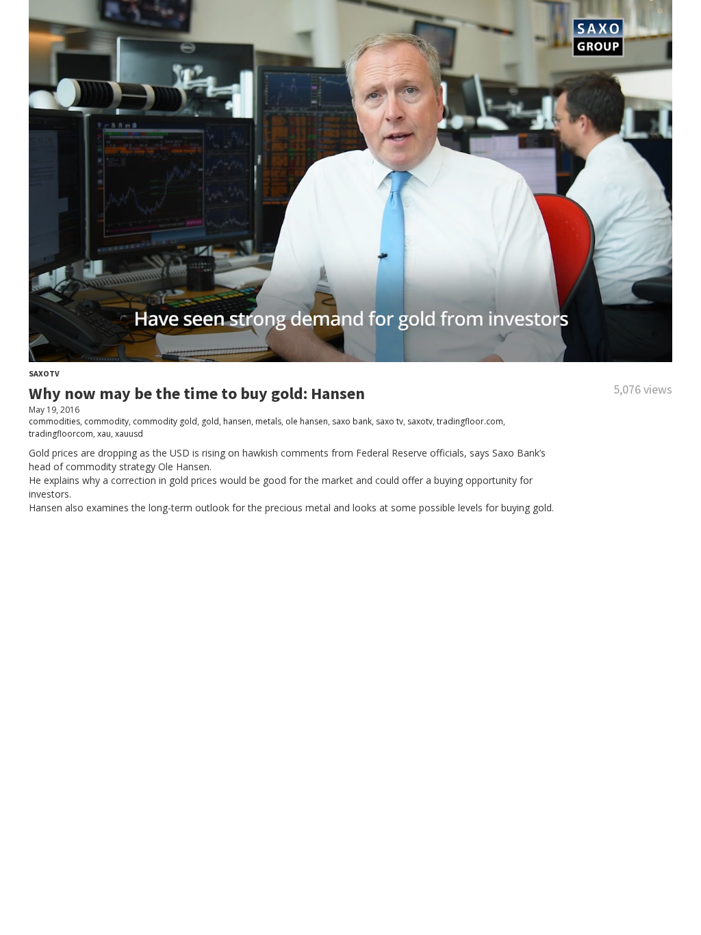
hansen (237, 421)
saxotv (420, 421)
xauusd (129, 433)
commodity (106, 421)
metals (268, 421)
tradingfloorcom (61, 433)
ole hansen (306, 421)
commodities (54, 421)
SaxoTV (44, 373)
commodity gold (165, 421)
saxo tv (389, 421)
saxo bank (352, 421)
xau (104, 433)
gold (210, 421)
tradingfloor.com (470, 421)
